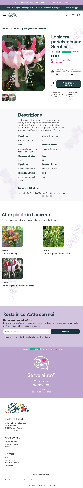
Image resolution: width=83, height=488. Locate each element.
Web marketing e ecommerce (12, 479)
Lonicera (6, 29)
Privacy (7, 446)
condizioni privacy (32, 337)
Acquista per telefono (12, 462)
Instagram (42, 485)
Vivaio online (9, 465)
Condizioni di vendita (11, 441)
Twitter (52, 485)
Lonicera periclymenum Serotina (29, 29)
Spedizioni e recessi (11, 444)
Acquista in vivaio (10, 460)
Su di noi (7, 458)
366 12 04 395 (41, 384)
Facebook (31, 485)
